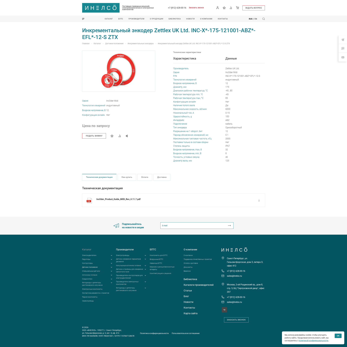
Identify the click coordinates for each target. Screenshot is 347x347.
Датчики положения (90, 267)
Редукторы (86, 259)
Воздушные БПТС (156, 259)
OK (338, 336)
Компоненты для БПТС (159, 255)
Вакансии (187, 271)
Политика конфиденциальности (154, 333)
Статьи (188, 290)
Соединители (87, 279)
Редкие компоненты (89, 297)
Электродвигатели (89, 255)
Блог (186, 296)
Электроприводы (122, 255)
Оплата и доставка (191, 263)
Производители (125, 249)
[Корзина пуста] (237, 7)
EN (256, 19)
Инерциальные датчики (91, 271)
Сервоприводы (88, 301)
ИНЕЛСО (101, 8)
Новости (188, 302)
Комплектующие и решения (160, 273)
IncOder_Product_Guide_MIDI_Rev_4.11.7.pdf (118, 199)
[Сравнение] (231, 7)
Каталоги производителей (198, 284)
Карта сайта (190, 313)
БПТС (153, 249)
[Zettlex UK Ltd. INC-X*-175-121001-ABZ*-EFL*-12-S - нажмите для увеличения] (119, 71)
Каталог (86, 249)
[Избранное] (224, 7)
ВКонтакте (224, 309)
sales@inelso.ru (234, 276)
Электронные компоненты (92, 289)
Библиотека (190, 279)
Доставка (161, 177)
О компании (190, 249)
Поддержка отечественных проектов (198, 259)
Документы (188, 267)
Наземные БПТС (156, 263)
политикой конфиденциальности (314, 341)
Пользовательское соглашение (186, 333)
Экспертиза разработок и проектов (95, 293)
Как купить (127, 177)
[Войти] (217, 7)
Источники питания (89, 275)
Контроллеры (87, 263)
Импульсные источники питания (128, 265)
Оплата (144, 177)
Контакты (189, 307)
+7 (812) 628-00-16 (177, 8)
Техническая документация (99, 177)
